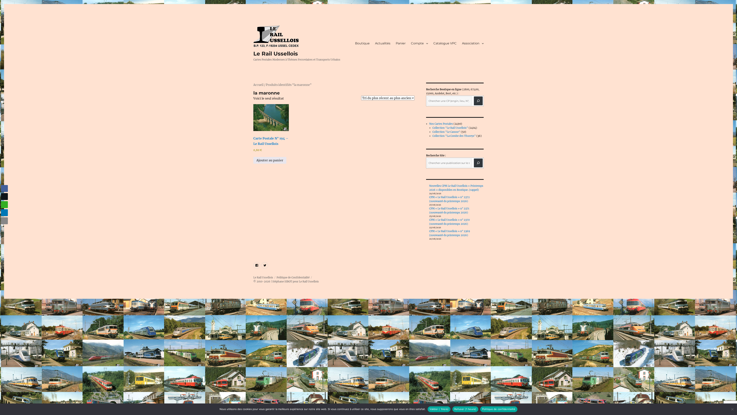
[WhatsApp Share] (4, 204)
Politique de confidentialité (499, 409)
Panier (401, 43)
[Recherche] (478, 100)
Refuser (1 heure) (465, 409)
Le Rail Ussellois (275, 53)
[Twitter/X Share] (4, 196)
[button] (4, 228)
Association (470, 43)
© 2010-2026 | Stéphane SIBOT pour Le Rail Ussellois (286, 281)
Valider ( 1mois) (439, 409)
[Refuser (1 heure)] (732, 409)
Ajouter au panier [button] (269, 160)
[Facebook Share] (4, 188)
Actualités (382, 43)
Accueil (258, 85)
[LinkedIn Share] (4, 212)
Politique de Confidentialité (293, 277)
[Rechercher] (478, 163)
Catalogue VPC (445, 43)
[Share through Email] (4, 220)
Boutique (362, 43)
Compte (417, 43)
